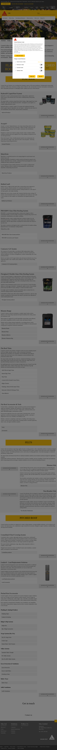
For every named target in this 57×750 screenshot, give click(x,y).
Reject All (32, 76)
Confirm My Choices (19, 55)
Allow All (40, 76)
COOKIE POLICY (17, 52)
